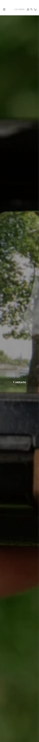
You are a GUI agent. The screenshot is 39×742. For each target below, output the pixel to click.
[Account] (28, 9)
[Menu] (4, 9)
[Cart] (35, 9)
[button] (31, 9)
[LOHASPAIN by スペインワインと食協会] (19, 9)
